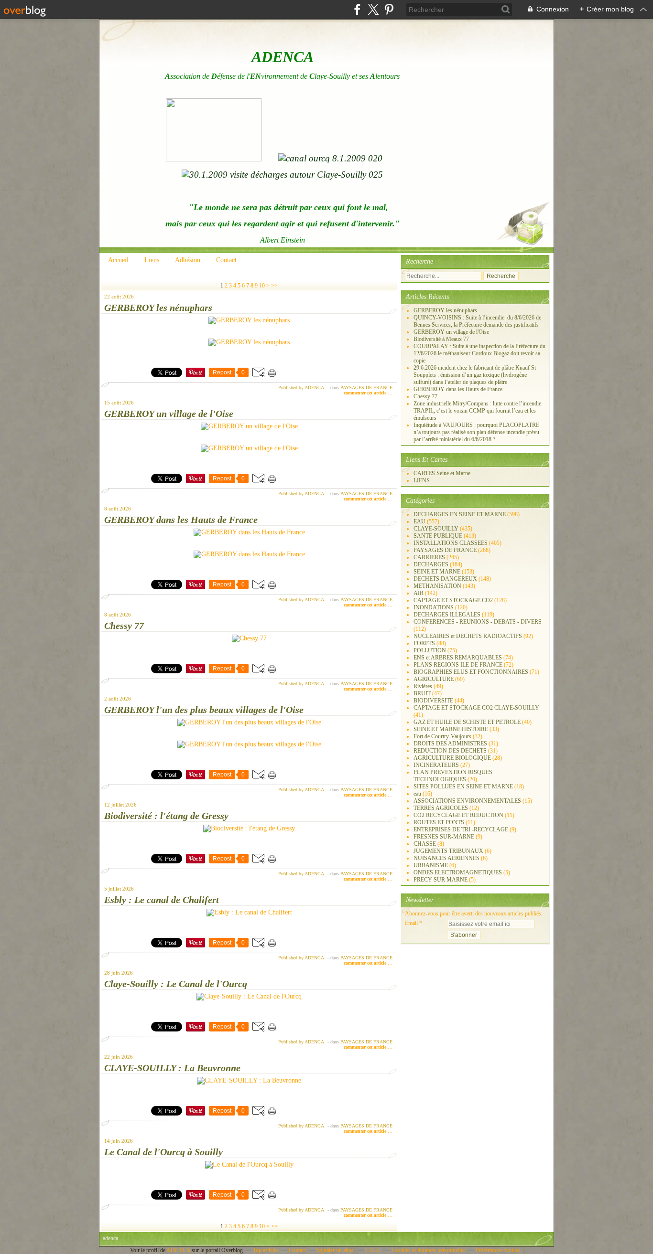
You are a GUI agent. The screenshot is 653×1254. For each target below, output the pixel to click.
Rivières (423, 686)
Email (411, 923)
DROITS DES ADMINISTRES (450, 743)
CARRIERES (429, 557)
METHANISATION (437, 586)
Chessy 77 (124, 625)
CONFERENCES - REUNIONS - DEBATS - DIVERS (478, 621)
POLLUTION (430, 650)
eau (417, 793)
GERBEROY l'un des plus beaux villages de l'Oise (204, 709)
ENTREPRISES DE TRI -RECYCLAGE (461, 829)
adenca (110, 1238)
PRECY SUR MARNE (441, 879)
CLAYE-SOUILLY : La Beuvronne (172, 1068)
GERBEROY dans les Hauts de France (181, 519)
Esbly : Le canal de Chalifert (161, 899)
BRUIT (422, 693)
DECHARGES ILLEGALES (447, 614)
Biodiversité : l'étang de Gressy (166, 815)
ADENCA (179, 1250)
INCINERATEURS (436, 765)
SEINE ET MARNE (437, 571)
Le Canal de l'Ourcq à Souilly (163, 1152)
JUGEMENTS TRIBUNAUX (448, 851)
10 (262, 285)
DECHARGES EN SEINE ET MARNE (460, 514)
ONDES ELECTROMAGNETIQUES (458, 872)
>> (274, 285)
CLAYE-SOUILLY (436, 528)
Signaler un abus (335, 1250)
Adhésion (187, 260)
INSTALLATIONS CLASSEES (451, 543)
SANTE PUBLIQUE (438, 535)
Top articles (266, 1250)
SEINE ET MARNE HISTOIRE (451, 729)
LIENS (422, 480)
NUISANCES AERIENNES (446, 858)
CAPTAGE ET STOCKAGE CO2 (453, 600)
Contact (226, 260)
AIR (419, 593)
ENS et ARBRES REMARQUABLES (458, 657)
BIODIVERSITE (433, 700)
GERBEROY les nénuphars (158, 307)
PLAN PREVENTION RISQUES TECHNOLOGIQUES (453, 776)
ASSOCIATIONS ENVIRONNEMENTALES (467, 800)
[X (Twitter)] (373, 9)
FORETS (424, 643)
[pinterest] (389, 9)
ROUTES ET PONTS (439, 822)
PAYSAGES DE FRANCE (366, 387)
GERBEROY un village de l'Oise (168, 413)
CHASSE (425, 843)
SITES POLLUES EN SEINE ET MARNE (463, 786)
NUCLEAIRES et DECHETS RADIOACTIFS (468, 636)
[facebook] (357, 9)
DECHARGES (431, 564)
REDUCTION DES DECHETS (450, 750)
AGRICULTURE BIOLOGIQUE (452, 758)
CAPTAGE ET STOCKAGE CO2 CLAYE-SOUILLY (476, 707)
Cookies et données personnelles (429, 1250)
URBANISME (431, 865)
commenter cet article (366, 392)
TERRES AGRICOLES (441, 808)
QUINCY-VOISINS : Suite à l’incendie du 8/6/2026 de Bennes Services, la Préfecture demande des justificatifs (477, 321)
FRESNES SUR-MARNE (444, 836)
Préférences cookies (498, 1250)
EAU (419, 521)
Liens (151, 260)
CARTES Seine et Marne (442, 473)
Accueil (118, 260)
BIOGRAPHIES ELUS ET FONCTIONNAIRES (471, 672)
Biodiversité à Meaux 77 (441, 339)
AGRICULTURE (434, 679)
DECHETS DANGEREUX (445, 578)
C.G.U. (373, 1250)
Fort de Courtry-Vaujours (442, 736)
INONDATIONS (434, 607)
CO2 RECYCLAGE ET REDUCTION (458, 815)
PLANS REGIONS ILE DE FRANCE (458, 664)
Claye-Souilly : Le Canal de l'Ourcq (175, 983)
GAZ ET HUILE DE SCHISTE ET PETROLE (467, 722)
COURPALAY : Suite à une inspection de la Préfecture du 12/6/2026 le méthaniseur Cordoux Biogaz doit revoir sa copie (479, 353)
